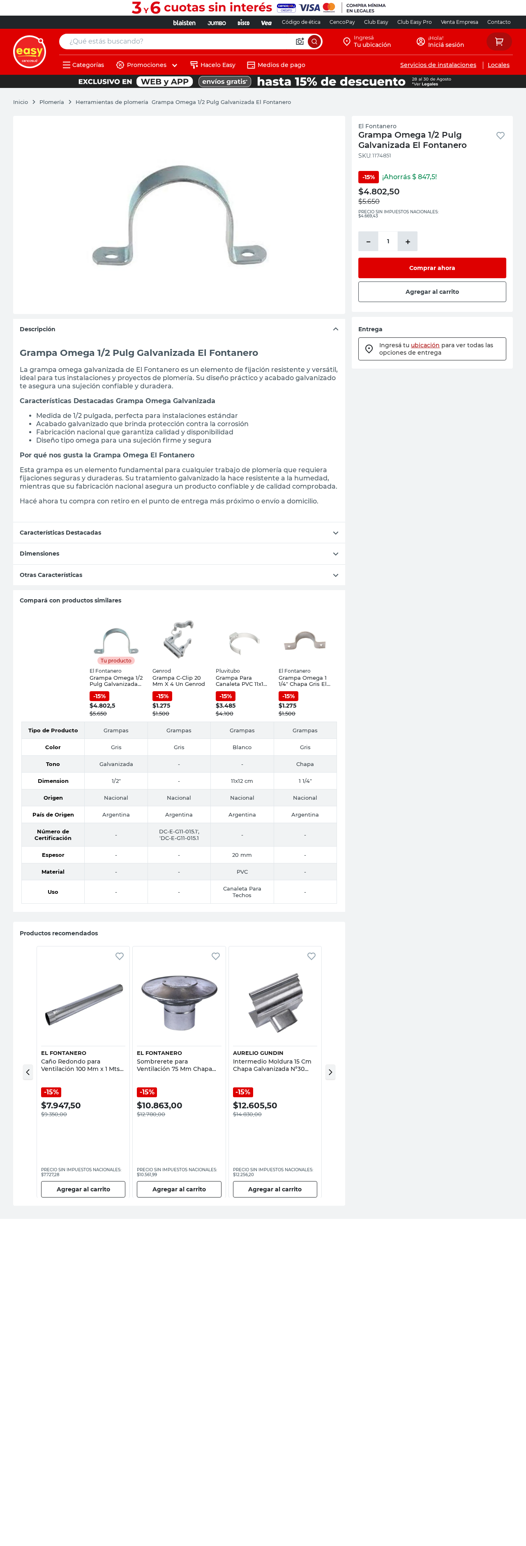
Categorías (88, 65)
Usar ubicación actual (426, 127)
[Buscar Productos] (314, 41)
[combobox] (191, 41)
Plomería (51, 102)
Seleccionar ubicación (319, 127)
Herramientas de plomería (112, 102)
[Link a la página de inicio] (24, 102)
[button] (28, 1071)
